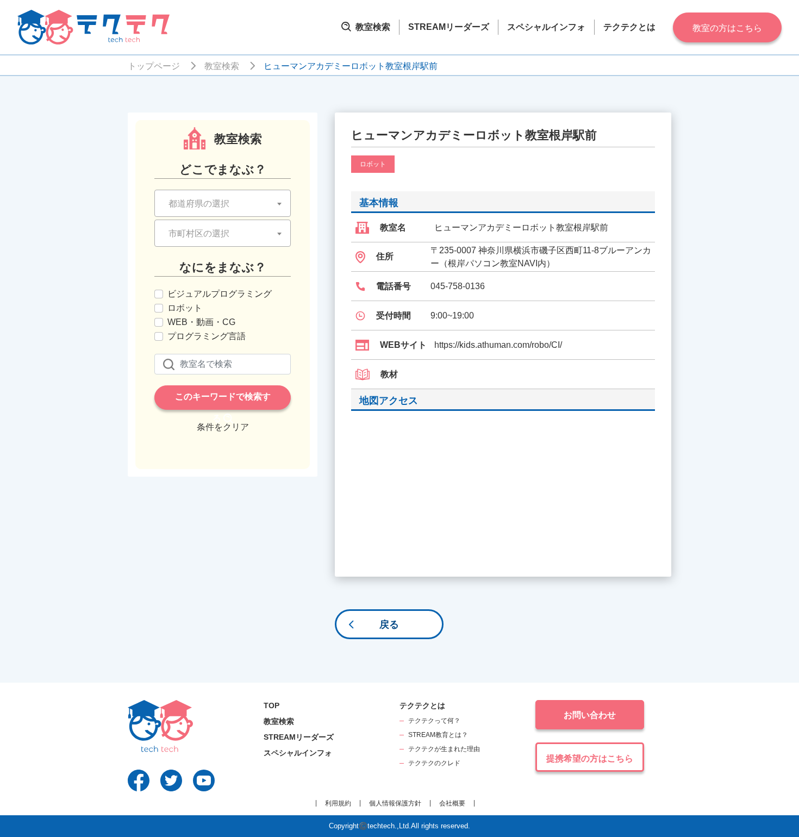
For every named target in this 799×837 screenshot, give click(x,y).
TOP (271, 705)
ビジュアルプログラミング (219, 293)
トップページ (154, 66)
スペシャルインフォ (546, 27)
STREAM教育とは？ (438, 735)
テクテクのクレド (434, 763)
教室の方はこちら (727, 28)
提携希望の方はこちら (589, 758)
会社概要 (452, 803)
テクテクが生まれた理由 (444, 749)
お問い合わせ (590, 715)
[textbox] (222, 203)
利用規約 (338, 803)
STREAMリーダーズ (448, 27)
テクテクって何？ (434, 720)
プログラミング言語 (206, 336)
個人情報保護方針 (395, 803)
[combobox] (222, 203)
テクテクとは (629, 27)
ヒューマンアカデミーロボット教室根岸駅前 (351, 66)
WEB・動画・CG (201, 322)
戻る (389, 624)
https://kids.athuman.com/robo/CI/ (498, 344)
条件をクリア (223, 427)
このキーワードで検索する (223, 401)
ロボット (184, 308)
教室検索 (371, 27)
